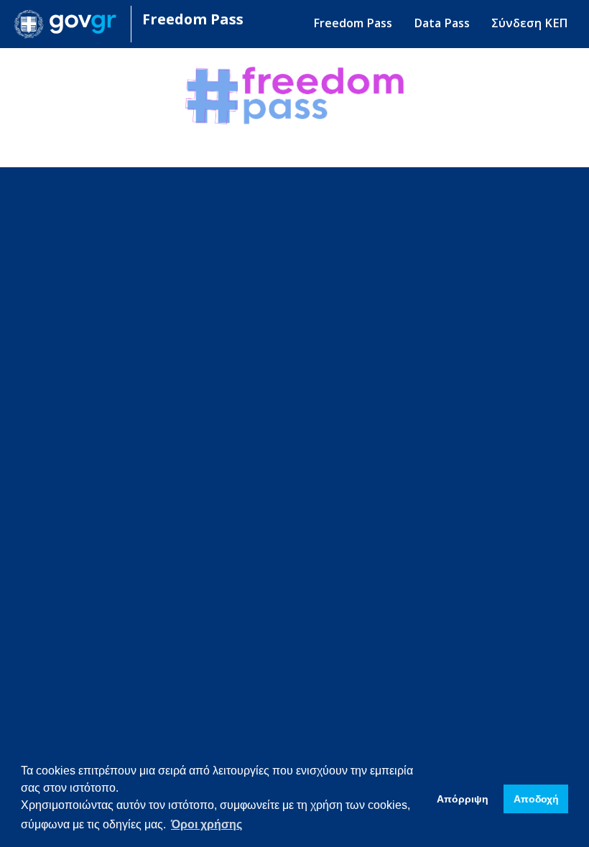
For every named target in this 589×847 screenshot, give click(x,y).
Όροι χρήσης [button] (206, 824)
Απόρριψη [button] (462, 799)
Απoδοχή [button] (536, 799)
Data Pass (442, 23)
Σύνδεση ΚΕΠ (529, 23)
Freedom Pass (193, 19)
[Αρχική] (71, 24)
